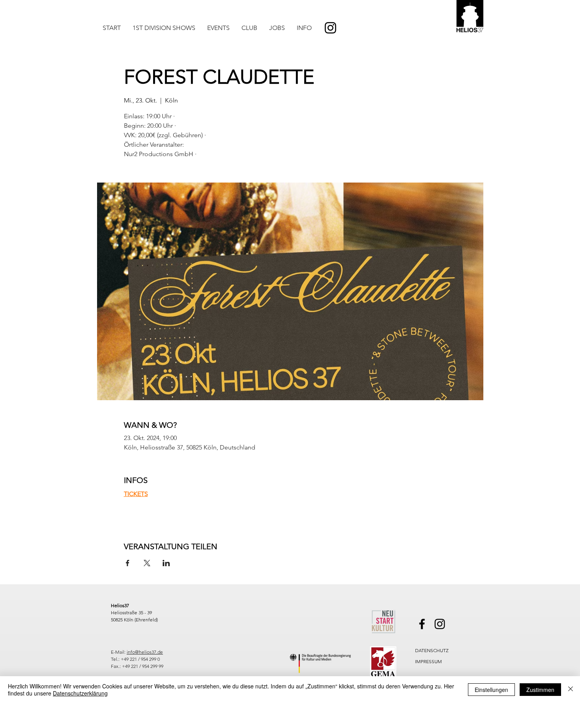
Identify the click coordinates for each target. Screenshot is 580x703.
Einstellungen (491, 690)
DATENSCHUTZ (432, 650)
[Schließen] (570, 689)
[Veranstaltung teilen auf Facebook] (127, 563)
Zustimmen (540, 690)
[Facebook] (422, 624)
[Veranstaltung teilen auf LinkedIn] (166, 563)
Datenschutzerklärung (80, 693)
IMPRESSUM (428, 661)
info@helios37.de (145, 652)
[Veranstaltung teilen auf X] (147, 563)
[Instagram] (330, 27)
